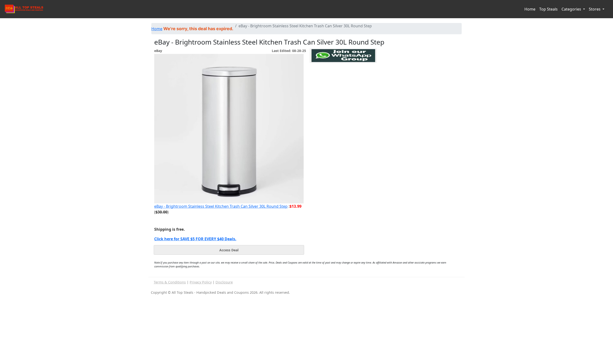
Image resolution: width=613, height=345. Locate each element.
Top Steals (548, 9)
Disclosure (224, 282)
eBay (158, 50)
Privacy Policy (201, 282)
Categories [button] (572, 9)
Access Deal (228, 250)
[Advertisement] (343, 84)
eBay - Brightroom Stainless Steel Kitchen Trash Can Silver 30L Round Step (221, 206)
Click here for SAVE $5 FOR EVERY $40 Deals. (195, 239)
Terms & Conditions (170, 282)
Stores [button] (595, 9)
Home (529, 9)
